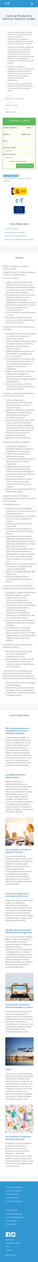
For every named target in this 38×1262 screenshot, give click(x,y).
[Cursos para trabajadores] (7, 3)
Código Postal (26, 134)
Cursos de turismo (11, 229)
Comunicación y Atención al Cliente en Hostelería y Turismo (19, 1006)
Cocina (8, 1069)
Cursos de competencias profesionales (18, 239)
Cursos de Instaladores (13, 1191)
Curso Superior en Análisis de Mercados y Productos (18, 1137)
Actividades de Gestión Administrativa (15, 776)
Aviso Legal (9, 1240)
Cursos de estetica (12, 1198)
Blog (7, 1246)
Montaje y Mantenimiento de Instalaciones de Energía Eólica (18, 931)
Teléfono (6, 134)
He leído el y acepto (18, 161)
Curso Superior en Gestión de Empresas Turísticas (18, 850)
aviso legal (18, 161)
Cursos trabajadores (10, 176)
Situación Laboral (9, 148)
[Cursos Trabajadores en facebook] (8, 1236)
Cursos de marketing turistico (15, 236)
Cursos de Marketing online (15, 1217)
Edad (28, 128)
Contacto (9, 1250)
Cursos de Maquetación (14, 1187)
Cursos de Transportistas (14, 1214)
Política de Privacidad (13, 1243)
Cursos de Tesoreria (12, 1194)
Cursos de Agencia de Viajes (14, 232)
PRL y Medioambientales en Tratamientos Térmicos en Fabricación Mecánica (17, 730)
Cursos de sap (10, 1224)
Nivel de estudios (9, 154)
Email (5, 141)
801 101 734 (11, 1255)
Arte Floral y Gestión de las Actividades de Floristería (17, 894)
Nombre (10, 128)
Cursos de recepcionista (14, 1201)
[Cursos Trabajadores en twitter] (13, 1236)
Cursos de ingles (11, 1221)
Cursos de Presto (11, 1210)
